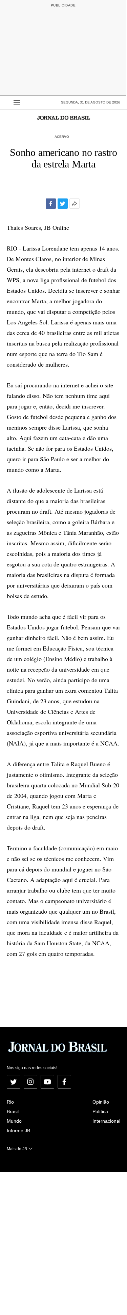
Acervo (62, 137)
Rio (10, 1102)
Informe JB (18, 1130)
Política (100, 1111)
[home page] (64, 117)
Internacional (106, 1121)
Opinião (100, 1102)
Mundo (14, 1121)
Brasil (13, 1111)
